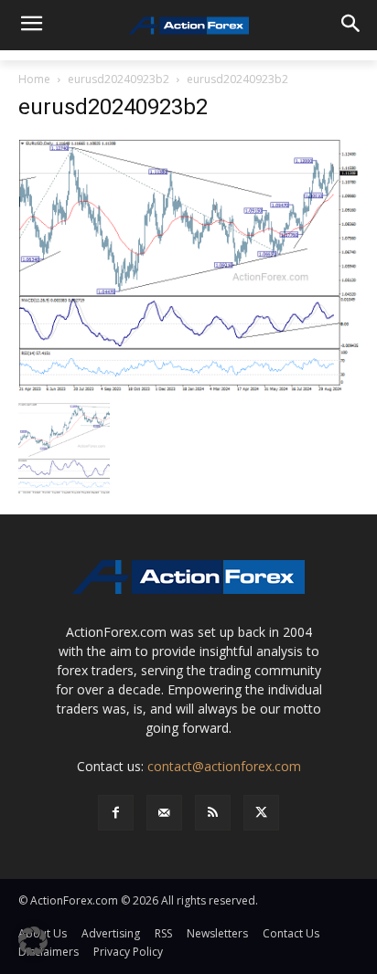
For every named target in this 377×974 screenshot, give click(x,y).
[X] (261, 813)
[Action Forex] (188, 26)
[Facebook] (116, 813)
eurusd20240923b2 (118, 79)
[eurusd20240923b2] (188, 264)
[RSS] (213, 813)
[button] (33, 941)
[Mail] (164, 813)
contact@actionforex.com (224, 766)
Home (34, 79)
